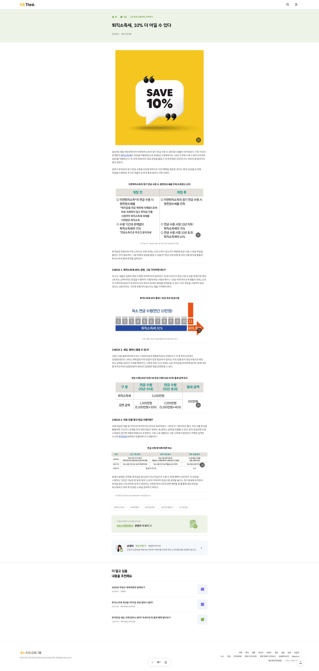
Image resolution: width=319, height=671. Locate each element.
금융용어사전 (284, 656)
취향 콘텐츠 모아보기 (268, 656)
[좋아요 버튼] (152, 662)
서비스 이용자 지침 (292, 660)
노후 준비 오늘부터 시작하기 (141, 17)
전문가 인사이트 (251, 656)
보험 (282, 652)
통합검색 (288, 4)
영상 (229, 656)
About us (295, 656)
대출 (253, 652)
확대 (198, 139)
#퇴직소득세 (119, 507)
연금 (125, 17)
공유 (165, 662)
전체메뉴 (296, 4)
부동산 (269, 652)
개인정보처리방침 (275, 660)
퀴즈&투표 (238, 656)
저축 (240, 652)
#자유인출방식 (167, 507)
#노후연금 (183, 507)
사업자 (296, 652)
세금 (276, 652)
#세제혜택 (134, 507)
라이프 (260, 652)
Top (300, 662)
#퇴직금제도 (150, 507)
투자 (247, 652)
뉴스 (222, 656)
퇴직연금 (123, 436)
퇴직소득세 (126, 155)
